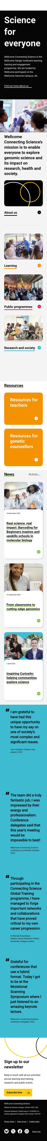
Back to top (36, 1132)
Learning (10, 266)
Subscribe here (14, 1092)
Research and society (19, 348)
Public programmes (18, 307)
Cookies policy (34, 1122)
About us (10, 212)
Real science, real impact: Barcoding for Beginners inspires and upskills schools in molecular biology (23, 531)
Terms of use (21, 1122)
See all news (33, 474)
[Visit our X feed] (13, 1131)
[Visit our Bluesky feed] (6, 1131)
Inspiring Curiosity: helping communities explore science (22, 678)
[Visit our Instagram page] (27, 1131)
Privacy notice (9, 1122)
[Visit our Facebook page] (20, 1131)
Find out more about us (16, 86)
